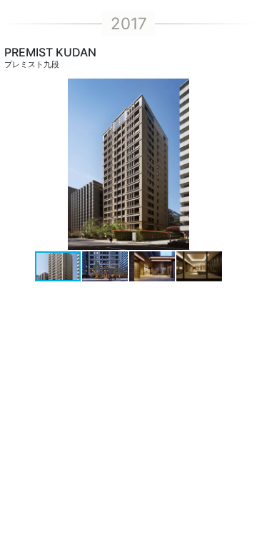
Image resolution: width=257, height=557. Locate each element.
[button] (244, 164)
